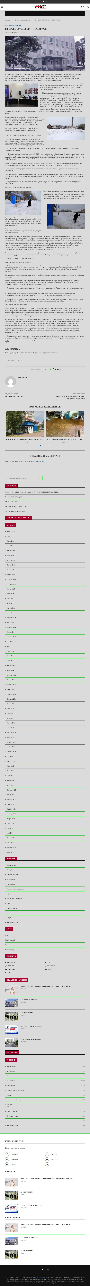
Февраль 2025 (11, 618)
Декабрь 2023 (11, 685)
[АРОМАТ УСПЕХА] (11, 1016)
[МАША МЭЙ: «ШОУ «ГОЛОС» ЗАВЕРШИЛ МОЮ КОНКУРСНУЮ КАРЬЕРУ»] (11, 989)
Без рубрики (11, 870)
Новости (9, 903)
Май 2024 (10, 661)
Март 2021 (10, 843)
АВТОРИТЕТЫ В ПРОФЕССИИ (16, 506)
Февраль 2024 (11, 675)
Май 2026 (10, 546)
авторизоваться (40, 461)
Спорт (9, 918)
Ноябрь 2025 (11, 574)
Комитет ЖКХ (22, 360)
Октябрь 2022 (11, 752)
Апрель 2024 (11, 665)
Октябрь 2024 (11, 637)
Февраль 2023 (11, 732)
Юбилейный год (12, 922)
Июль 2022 (10, 766)
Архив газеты (11, 865)
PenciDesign (39, 1277)
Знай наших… (11, 879)
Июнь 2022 (10, 771)
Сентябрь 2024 (11, 641)
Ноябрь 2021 (11, 804)
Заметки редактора (13, 874)
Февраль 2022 (11, 790)
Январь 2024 (11, 680)
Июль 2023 (10, 708)
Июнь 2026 (10, 541)
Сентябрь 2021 (11, 814)
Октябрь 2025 (11, 579)
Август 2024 (11, 646)
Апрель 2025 (11, 608)
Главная (7, 20)
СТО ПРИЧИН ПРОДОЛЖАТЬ (15, 511)
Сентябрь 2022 (11, 756)
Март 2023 (10, 728)
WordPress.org (9, 950)
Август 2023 (11, 704)
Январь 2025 (11, 622)
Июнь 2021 (10, 828)
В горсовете (11, 360)
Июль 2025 (10, 594)
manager (14, 32)
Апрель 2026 (11, 551)
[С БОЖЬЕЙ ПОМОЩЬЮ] (11, 1003)
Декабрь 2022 (11, 742)
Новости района (12, 908)
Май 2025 (10, 603)
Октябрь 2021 (11, 809)
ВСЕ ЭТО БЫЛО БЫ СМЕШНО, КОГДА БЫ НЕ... (65, 439)
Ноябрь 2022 (11, 747)
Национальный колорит (14, 898)
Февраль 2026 (11, 560)
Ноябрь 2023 (11, 689)
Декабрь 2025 (11, 570)
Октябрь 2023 (11, 694)
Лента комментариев (12, 945)
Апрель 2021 (11, 838)
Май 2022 (10, 775)
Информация (11, 884)
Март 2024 (10, 670)
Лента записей (10, 940)
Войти (7, 935)
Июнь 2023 (10, 713)
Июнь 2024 (10, 656)
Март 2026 (10, 555)
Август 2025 (11, 589)
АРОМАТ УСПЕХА (11, 502)
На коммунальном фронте (23, 20)
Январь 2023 (11, 737)
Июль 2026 (10, 536)
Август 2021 (11, 819)
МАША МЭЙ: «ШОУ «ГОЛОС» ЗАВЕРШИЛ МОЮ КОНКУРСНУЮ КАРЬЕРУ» (32, 492)
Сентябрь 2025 (11, 584)
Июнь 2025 (10, 598)
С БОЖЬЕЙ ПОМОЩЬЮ (13, 497)
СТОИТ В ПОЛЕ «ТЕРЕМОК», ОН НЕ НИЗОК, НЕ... (25, 439)
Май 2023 (10, 718)
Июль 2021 (10, 823)
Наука (9, 894)
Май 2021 (10, 833)
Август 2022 (11, 761)
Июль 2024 (10, 651)
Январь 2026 (11, 565)
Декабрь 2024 (11, 627)
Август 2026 (11, 531)
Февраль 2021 (11, 847)
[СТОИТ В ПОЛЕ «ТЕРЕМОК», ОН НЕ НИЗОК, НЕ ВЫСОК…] (25, 424)
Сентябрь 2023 (11, 699)
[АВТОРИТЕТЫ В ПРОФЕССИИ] (11, 1029)
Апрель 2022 (11, 780)
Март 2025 (10, 613)
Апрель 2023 (11, 723)
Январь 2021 (11, 852)
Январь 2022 (11, 795)
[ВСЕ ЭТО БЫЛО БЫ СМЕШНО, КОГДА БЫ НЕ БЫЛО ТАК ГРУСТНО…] (65, 424)
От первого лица (12, 913)
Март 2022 (10, 785)
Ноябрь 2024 (11, 632)
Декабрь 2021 (11, 799)
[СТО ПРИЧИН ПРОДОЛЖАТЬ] (11, 1042)
